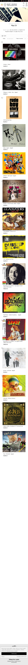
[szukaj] (24, 3)
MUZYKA (15, 23)
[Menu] (1, 4)
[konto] (26, 3)
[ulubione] (2, 42)
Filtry (5, 36)
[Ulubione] (24, 5)
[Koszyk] (26, 5)
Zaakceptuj (14, 653)
